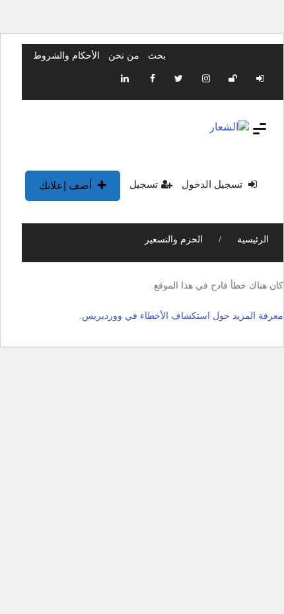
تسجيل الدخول (213, 184)
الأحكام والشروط (66, 56)
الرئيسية (251, 239)
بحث (157, 56)
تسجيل (143, 184)
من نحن (123, 56)
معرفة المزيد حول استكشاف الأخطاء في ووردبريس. (181, 316)
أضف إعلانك (66, 185)
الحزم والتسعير (174, 239)
